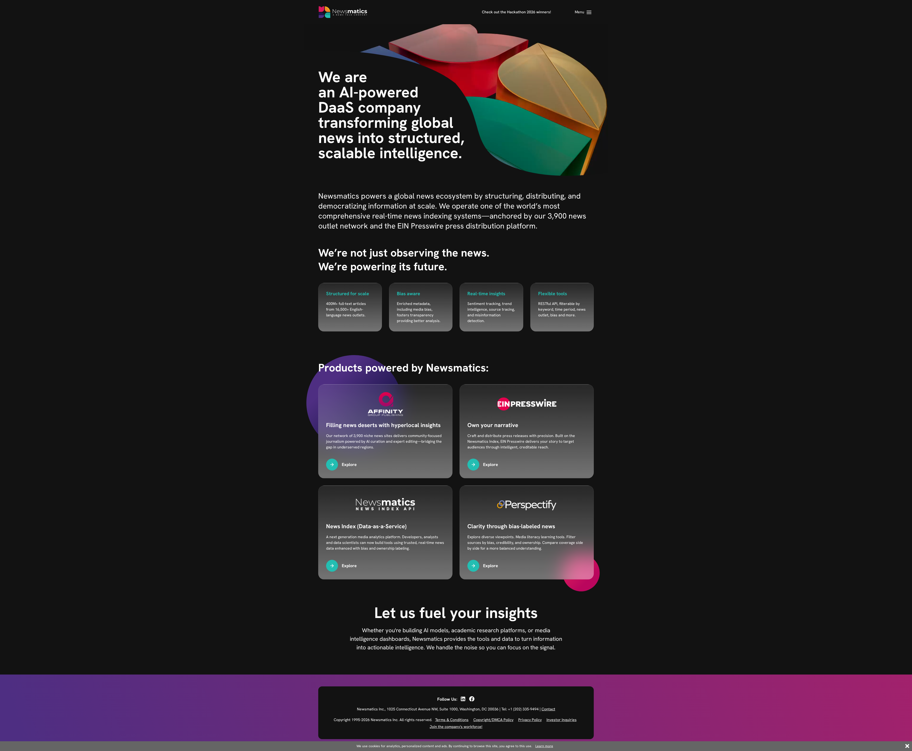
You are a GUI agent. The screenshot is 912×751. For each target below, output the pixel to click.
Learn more (544, 746)
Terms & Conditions (452, 719)
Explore (349, 464)
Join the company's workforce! (456, 726)
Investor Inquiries (561, 719)
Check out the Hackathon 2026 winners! (516, 12)
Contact (548, 709)
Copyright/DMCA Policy (493, 719)
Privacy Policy (530, 719)
